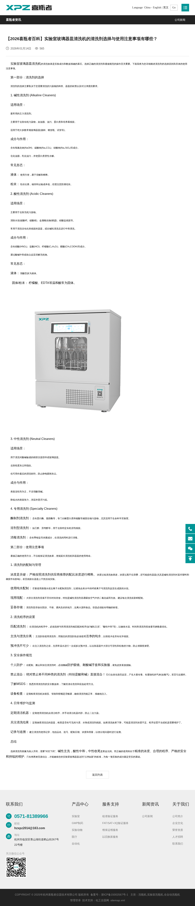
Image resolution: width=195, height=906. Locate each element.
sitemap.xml (117, 900)
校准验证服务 (110, 816)
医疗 (74, 836)
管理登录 (75, 900)
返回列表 (97, 774)
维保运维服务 (110, 829)
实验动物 (77, 829)
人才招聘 (177, 836)
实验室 (76, 816)
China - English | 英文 (156, 7)
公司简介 (177, 816)
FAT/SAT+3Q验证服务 (115, 823)
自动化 (76, 843)
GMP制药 (77, 823)
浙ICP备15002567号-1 (114, 894)
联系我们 (177, 843)
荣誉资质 (177, 829)
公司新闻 (180, 19)
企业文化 (177, 823)
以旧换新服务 (110, 836)
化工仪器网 (102, 900)
